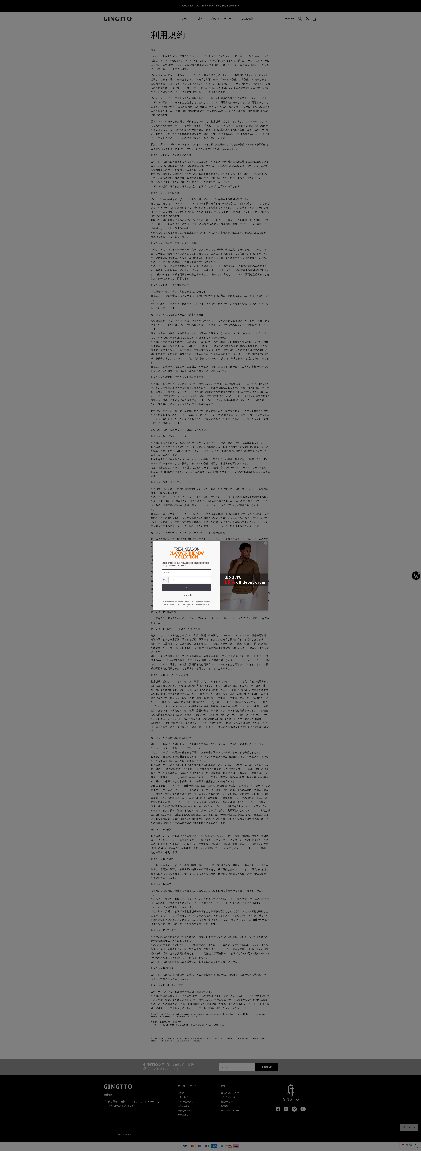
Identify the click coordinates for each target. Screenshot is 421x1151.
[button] (165, 580)
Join (186, 587)
